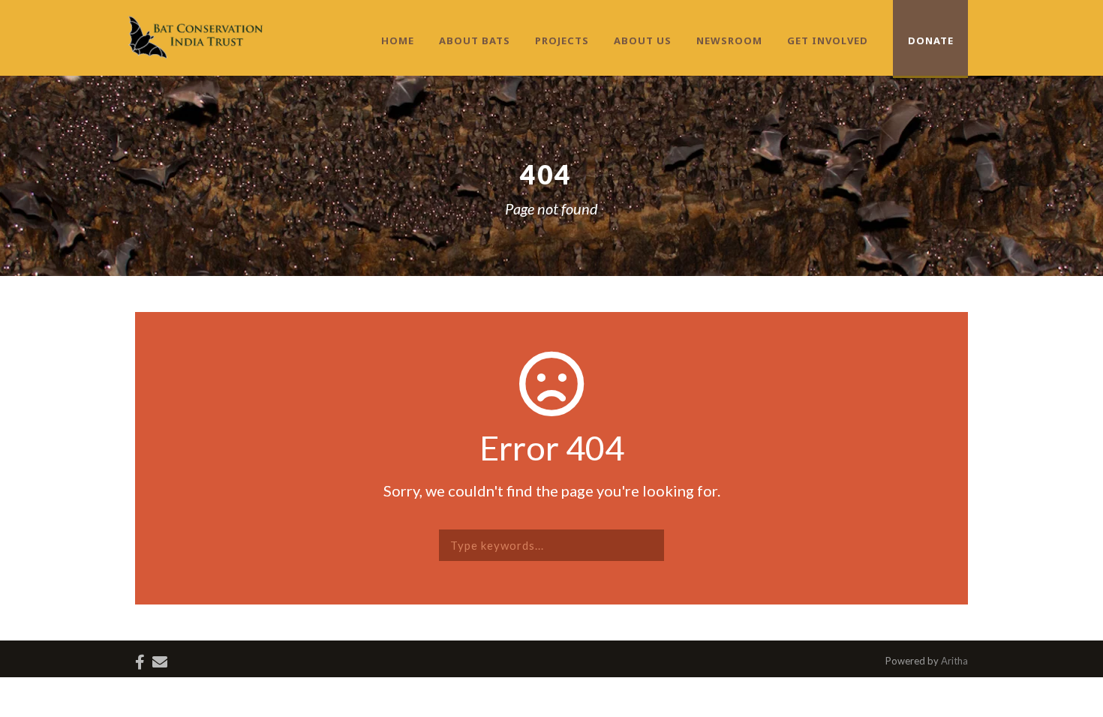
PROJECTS (562, 40)
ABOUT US (643, 40)
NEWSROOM (729, 40)
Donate (931, 40)
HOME (397, 40)
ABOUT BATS (474, 40)
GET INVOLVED (827, 40)
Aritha (954, 661)
